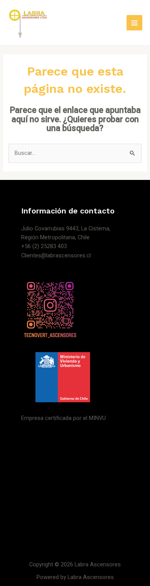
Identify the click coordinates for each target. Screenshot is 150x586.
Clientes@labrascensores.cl (56, 255)
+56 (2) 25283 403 (44, 246)
